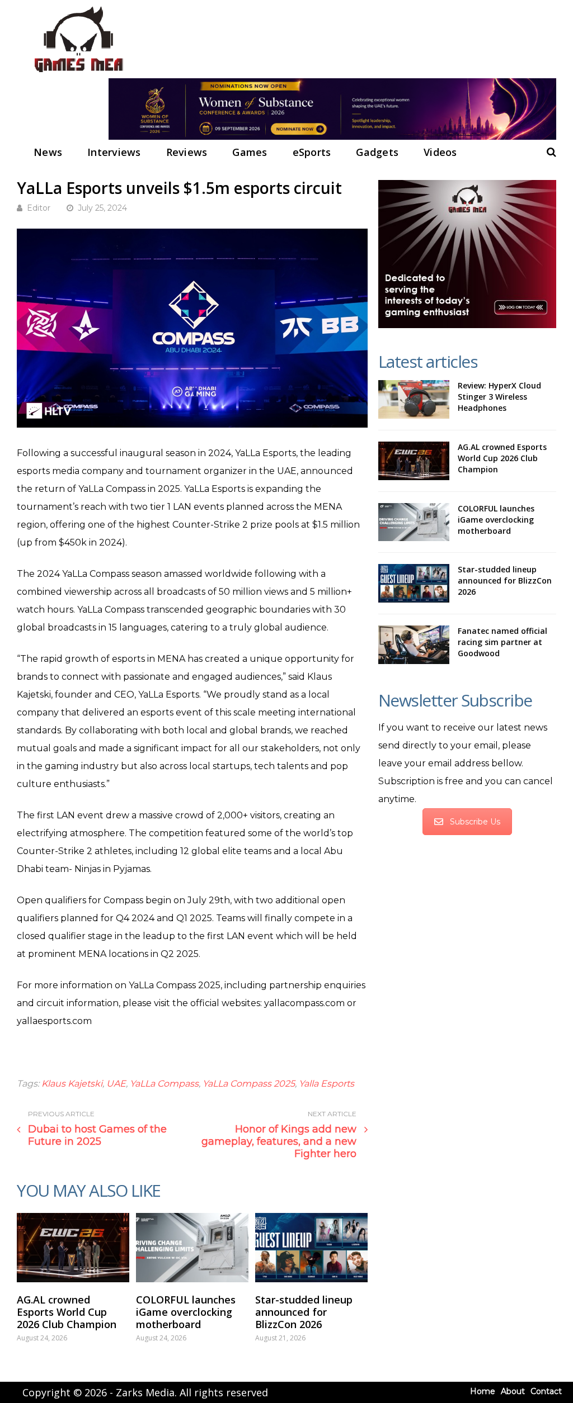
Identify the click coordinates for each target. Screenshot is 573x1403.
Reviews (187, 152)
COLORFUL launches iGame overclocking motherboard (186, 1312)
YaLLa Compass (164, 1083)
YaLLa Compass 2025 (249, 1083)
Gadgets (377, 152)
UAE (116, 1083)
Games (249, 152)
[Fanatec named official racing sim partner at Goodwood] (413, 644)
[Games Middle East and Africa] (78, 73)
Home (482, 1391)
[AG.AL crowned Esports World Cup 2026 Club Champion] (73, 1247)
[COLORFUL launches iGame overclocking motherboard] (192, 1247)
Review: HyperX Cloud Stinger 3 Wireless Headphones (499, 396)
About (513, 1391)
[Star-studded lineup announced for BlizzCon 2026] (311, 1247)
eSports (312, 152)
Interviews (114, 152)
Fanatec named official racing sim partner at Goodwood (502, 641)
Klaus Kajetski (71, 1083)
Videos (440, 152)
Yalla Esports (326, 1083)
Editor (38, 208)
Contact (546, 1391)
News (48, 152)
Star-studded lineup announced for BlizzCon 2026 (304, 1312)
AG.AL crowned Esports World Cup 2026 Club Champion (66, 1312)
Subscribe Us (475, 822)
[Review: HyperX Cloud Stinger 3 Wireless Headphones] (413, 399)
